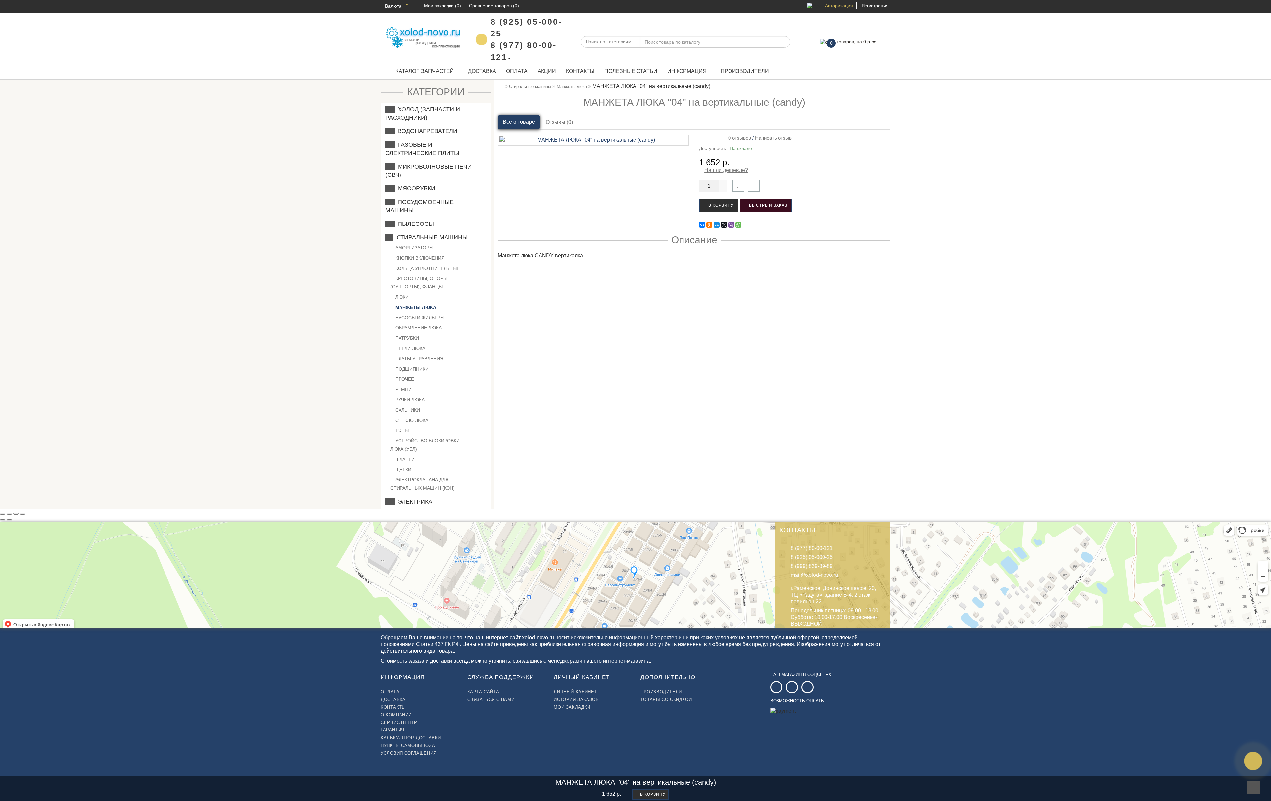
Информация (687, 71)
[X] (724, 225)
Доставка (482, 71)
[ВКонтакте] (702, 225)
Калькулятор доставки (411, 737)
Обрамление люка (418, 327)
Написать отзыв (773, 138)
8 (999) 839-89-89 (812, 566)
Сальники (407, 410)
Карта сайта (483, 691)
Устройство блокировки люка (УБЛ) (425, 445)
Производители (745, 71)
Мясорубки (415, 188)
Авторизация (839, 5)
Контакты (580, 71)
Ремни (403, 389)
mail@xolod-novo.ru (814, 575)
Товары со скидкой (666, 699)
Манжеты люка (415, 307)
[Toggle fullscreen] (16, 514)
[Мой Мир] (717, 225)
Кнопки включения (419, 258)
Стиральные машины (430, 237)
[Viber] (731, 225)
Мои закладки (572, 707)
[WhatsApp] (738, 225)
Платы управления (418, 358)
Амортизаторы (413, 247)
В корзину (720, 205)
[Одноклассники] (709, 225)
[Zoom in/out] (22, 514)
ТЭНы (401, 430)
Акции (547, 71)
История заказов (576, 699)
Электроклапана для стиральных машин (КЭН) (422, 484)
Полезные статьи (630, 71)
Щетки (402, 469)
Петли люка (409, 348)
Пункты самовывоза (408, 745)
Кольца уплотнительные (427, 268)
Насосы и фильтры (419, 317)
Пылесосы (414, 224)
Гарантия (392, 729)
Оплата (517, 71)
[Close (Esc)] (2, 514)
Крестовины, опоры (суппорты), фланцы (418, 282)
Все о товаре (519, 122)
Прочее (404, 379)
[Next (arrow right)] (9, 520)
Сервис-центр (399, 722)
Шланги (404, 459)
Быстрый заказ (767, 205)
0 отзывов (738, 138)
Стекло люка (411, 420)
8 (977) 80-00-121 (812, 548)
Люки (401, 297)
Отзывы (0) (559, 122)
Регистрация (875, 5)
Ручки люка (409, 399)
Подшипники (411, 369)
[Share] (9, 514)
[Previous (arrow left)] (2, 520)
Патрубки (406, 338)
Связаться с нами (491, 699)
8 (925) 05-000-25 (812, 557)
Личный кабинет (575, 691)
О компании (396, 714)
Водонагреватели (426, 131)
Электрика (413, 501)
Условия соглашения (409, 753)
